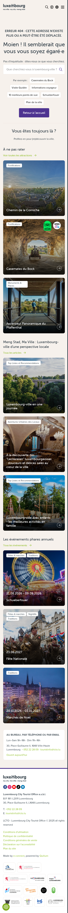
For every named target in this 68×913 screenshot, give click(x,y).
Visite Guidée (19, 87)
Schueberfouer (51, 95)
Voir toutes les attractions (18, 155)
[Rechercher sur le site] (46, 7)
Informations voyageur (44, 87)
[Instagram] (10, 787)
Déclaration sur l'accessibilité (19, 844)
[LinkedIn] (23, 787)
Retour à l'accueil (34, 113)
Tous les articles (12, 352)
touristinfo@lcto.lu (50, 749)
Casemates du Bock (42, 80)
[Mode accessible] (51, 7)
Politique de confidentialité (18, 836)
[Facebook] (5, 787)
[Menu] (62, 7)
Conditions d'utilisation (15, 832)
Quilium (44, 855)
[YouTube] (14, 787)
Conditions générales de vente (20, 840)
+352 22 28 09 (30, 749)
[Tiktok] (18, 787)
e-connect (19, 855)
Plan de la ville (34, 102)
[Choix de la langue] (57, 7)
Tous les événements (15, 545)
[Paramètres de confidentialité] (6, 907)
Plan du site (9, 848)
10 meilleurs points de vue (23, 95)
